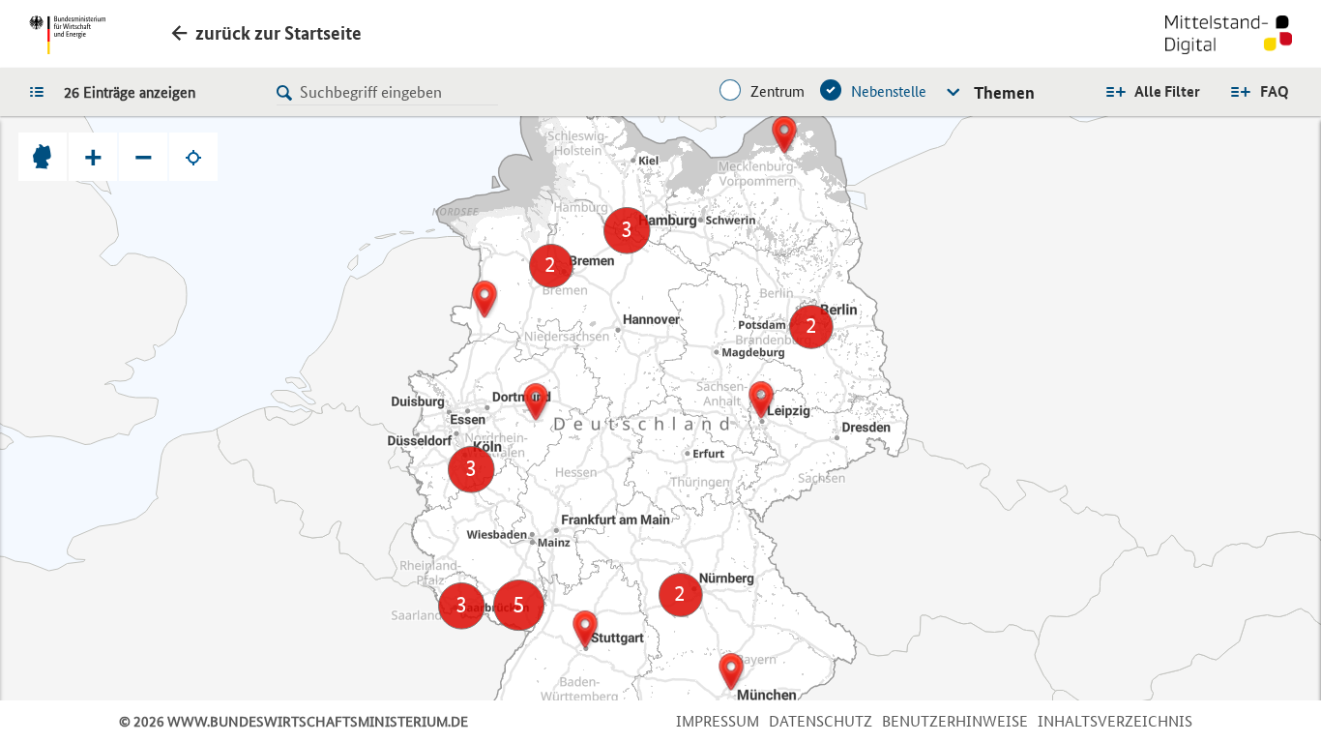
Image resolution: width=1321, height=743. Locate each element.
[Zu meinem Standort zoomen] (193, 157)
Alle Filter (1167, 91)
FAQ (1274, 91)
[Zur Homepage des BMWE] (67, 34)
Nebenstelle (888, 91)
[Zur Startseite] (1228, 36)
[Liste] (41, 91)
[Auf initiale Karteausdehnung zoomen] (42, 157)
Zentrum (777, 91)
